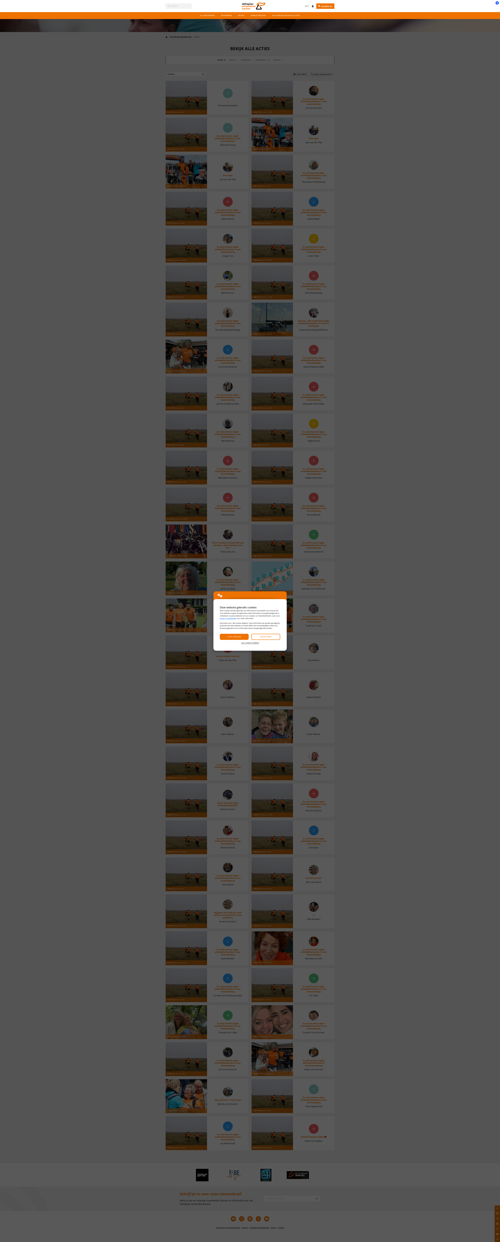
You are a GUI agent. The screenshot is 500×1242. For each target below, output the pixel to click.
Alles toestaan (234, 636)
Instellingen (265, 636)
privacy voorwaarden (228, 618)
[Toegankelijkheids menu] (497, 2)
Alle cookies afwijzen (250, 643)
